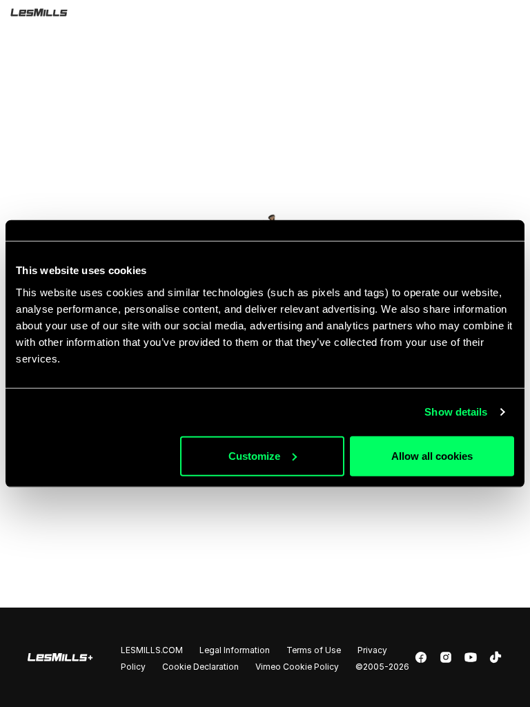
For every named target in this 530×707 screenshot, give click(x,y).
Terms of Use (313, 650)
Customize (254, 455)
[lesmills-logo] (269, 12)
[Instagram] (446, 657)
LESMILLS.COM (152, 650)
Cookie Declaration (200, 666)
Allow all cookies (432, 455)
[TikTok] (495, 657)
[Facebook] (421, 657)
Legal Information (234, 650)
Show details (455, 412)
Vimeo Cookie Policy (297, 666)
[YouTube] (471, 657)
